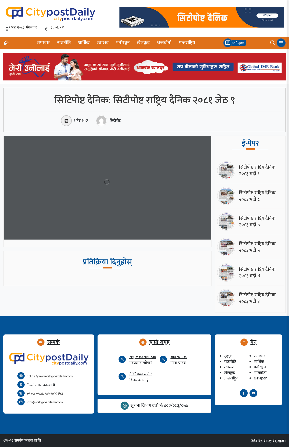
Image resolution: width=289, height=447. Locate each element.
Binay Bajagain (274, 441)
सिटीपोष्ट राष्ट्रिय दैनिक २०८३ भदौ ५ (257, 247)
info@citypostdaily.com (45, 402)
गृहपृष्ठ (228, 356)
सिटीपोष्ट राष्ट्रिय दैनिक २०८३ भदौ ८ (257, 196)
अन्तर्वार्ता (164, 43)
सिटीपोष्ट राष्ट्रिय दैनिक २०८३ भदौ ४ (257, 272)
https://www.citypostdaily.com (50, 376)
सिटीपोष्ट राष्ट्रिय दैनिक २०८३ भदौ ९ (257, 170)
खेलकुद (143, 43)
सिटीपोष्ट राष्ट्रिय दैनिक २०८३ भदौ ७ (257, 221)
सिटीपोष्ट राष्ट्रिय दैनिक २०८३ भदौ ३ (257, 298)
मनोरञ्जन (123, 43)
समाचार (43, 43)
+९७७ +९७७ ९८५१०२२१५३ (45, 394)
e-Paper (260, 378)
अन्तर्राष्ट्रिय (187, 43)
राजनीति (64, 43)
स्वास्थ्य (103, 43)
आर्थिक (84, 43)
